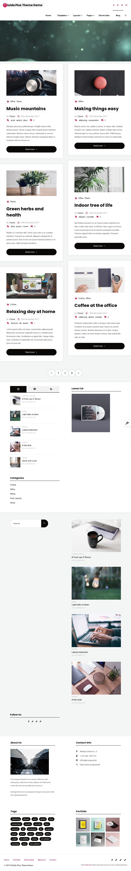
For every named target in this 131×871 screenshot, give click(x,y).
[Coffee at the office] (99, 279)
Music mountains (26, 109)
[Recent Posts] (18, 389)
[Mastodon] (118, 5)
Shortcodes (29, 860)
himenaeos (32, 829)
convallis (90, 217)
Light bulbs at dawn (30, 414)
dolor (13, 226)
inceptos (49, 829)
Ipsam (25, 323)
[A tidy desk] (15, 447)
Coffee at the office (95, 305)
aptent (19, 120)
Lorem (25, 226)
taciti (24, 844)
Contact (52, 860)
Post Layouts (16, 498)
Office (12, 101)
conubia (98, 317)
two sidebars (35, 844)
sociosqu (15, 844)
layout (30, 834)
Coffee (81, 298)
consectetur (93, 120)
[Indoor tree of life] (99, 179)
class (25, 120)
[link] (125, 15)
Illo (20, 323)
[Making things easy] (99, 83)
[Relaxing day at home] (31, 286)
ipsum (18, 226)
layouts (39, 834)
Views (19, 101)
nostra (34, 839)
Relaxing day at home (30, 311)
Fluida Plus (88, 865)
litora (48, 834)
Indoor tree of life (93, 205)
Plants (87, 198)
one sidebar (45, 839)
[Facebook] (114, 5)
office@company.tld (88, 760)
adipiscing (83, 120)
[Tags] (51, 389)
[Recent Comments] (34, 389)
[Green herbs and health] (31, 183)
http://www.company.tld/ (90, 765)
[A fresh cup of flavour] (15, 400)
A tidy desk (26, 445)
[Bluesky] (122, 5)
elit (23, 829)
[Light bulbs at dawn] (15, 416)
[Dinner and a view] (15, 462)
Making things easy (96, 109)
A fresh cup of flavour (31, 399)
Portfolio (16, 860)
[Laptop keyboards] (15, 431)
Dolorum (14, 323)
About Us (42, 860)
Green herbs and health (25, 212)
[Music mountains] (31, 83)
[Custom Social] (126, 5)
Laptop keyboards (29, 430)
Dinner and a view (29, 461)
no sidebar (24, 839)
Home (6, 860)
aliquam (82, 217)
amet (13, 120)
